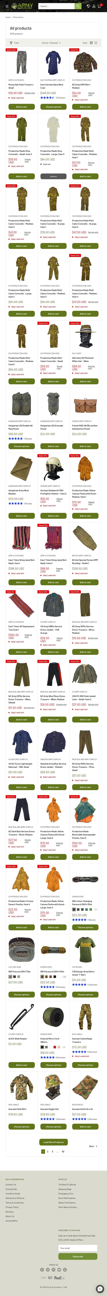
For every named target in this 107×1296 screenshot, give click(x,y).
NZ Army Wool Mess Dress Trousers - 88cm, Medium (52, 698)
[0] (99, 6)
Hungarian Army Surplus (19, 421)
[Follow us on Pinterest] (53, 1269)
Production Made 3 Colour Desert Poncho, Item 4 (20, 903)
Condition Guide (13, 1193)
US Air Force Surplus (18, 759)
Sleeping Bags (64, 1189)
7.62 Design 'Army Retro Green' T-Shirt (83, 973)
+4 (64, 1047)
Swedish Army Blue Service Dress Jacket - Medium (53, 765)
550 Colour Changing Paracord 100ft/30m (82, 903)
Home (8, 17)
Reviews (10, 1211)
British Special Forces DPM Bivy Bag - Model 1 (85, 561)
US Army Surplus (47, 622)
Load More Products (53, 1142)
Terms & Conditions (15, 1202)
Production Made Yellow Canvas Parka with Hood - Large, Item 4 (52, 904)
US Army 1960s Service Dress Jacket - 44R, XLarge (51, 629)
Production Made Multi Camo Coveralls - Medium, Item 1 (84, 154)
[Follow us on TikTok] (65, 1269)
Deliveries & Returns (15, 1198)
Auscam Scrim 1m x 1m (82, 1109)
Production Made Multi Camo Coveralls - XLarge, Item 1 (52, 223)
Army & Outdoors (16, 80)
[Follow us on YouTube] (59, 1269)
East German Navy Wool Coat (51, 86)
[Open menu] (7, 6)
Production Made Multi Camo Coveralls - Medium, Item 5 (21, 361)
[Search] (78, 6)
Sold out (53, 176)
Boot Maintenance (66, 1198)
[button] (100, 1289)
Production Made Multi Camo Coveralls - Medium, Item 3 (52, 293)
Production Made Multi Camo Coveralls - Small (51, 359)
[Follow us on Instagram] (48, 1269)
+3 (96, 909)
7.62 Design (77, 967)
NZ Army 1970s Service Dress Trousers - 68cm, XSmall (19, 699)
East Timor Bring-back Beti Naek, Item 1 (21, 561)
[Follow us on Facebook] (42, 1269)
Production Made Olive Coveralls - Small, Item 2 (20, 152)
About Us (10, 1216)
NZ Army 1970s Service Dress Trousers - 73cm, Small (83, 767)
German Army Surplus (50, 486)
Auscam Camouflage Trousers (82, 1040)
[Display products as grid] (91, 43)
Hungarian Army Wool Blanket (18, 492)
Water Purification (67, 1202)
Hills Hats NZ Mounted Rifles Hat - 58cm (82, 359)
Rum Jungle (77, 1034)
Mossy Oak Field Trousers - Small (21, 86)
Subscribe (78, 1256)
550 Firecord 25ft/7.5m (19, 971)
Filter (16, 43)
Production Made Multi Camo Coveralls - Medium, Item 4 (84, 293)
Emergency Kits (65, 1193)
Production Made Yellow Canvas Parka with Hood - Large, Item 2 (52, 834)
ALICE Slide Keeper (17, 1038)
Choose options (53, 107)
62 (63, 1151)
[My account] (94, 6)
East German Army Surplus (52, 80)
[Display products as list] (96, 43)
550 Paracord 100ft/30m (52, 971)
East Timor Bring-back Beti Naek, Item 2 (53, 561)
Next (91, 1146)
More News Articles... (68, 1207)
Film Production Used (81, 80)
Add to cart (21, 107)
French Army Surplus (82, 421)
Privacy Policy (12, 1207)
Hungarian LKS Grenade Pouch (51, 427)
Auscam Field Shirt (17, 1109)
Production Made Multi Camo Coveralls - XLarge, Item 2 (84, 223)
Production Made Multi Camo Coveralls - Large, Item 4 (20, 293)
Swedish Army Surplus (50, 759)
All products (18, 17)
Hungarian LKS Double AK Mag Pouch (20, 427)
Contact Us (11, 1184)
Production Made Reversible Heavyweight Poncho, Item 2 (84, 834)
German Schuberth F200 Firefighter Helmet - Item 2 (53, 492)
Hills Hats (76, 353)
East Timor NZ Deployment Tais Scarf (21, 628)
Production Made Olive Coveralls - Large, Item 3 (52, 152)
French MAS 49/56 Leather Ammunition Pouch (85, 427)
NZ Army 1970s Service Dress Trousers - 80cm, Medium (83, 629)
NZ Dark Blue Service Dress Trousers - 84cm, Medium (21, 833)
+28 (64, 977)
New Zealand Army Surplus (84, 622)
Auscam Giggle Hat (49, 1109)
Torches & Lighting (67, 1184)
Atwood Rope (78, 896)
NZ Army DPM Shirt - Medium (81, 86)
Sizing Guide (11, 1189)
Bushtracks (77, 1105)
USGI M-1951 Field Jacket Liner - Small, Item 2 (84, 698)
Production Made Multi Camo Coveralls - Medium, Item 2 (21, 223)
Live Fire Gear (14, 967)
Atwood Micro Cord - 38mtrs (50, 1040)
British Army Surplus (81, 556)
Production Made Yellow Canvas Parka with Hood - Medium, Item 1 (84, 493)
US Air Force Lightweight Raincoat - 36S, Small (20, 765)
